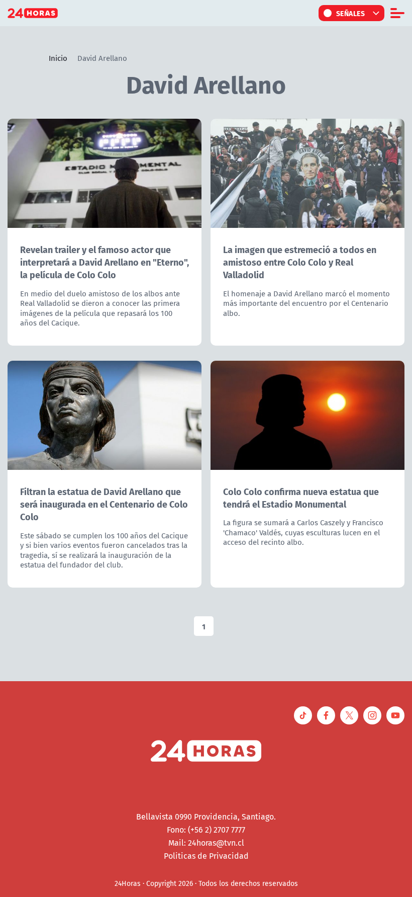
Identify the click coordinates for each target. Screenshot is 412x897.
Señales (350, 13)
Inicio (58, 57)
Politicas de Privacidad (206, 856)
